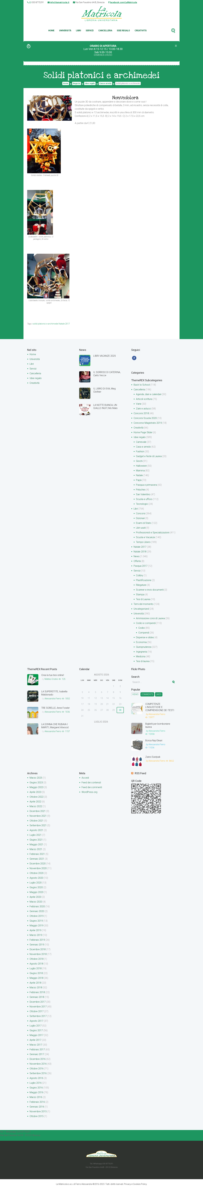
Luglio (36, 835)
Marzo (36, 777)
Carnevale (141, 442)
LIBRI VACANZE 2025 (104, 355)
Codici (141, 627)
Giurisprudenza (143, 647)
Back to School (142, 384)
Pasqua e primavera (146, 484)
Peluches (140, 489)
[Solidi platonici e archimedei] (49, 108)
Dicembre (38, 811)
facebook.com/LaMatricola (123, 2)
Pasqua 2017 (140, 565)
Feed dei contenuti (91, 782)
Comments (147, 694)
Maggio (36, 787)
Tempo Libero (143, 542)
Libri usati (141, 527)
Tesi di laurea (143, 661)
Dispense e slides (145, 637)
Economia (141, 642)
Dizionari (140, 518)
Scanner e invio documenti (150, 589)
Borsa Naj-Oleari (153, 740)
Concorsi (140, 513)
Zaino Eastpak (152, 756)
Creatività (141, 30)
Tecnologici (142, 504)
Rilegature (141, 585)
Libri (78, 30)
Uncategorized (141, 608)
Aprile (35, 792)
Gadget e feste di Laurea (149, 456)
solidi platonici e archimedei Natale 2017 (51, 324)
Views (135, 694)
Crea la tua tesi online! (52, 675)
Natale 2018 (140, 551)
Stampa (140, 594)
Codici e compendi (146, 623)
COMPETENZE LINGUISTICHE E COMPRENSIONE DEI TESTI (159, 707)
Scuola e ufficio (144, 499)
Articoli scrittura (144, 399)
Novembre (38, 815)
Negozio (76, 83)
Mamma (140, 470)
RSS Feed (140, 773)
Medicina (140, 656)
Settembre (38, 825)
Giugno (36, 782)
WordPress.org (89, 792)
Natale (139, 475)
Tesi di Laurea (143, 599)
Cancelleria (105, 30)
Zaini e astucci (143, 408)
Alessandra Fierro (53, 698)
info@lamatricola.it (59, 2)
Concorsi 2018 (141, 413)
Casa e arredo (105, 83)
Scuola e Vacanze (145, 537)
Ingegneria (141, 651)
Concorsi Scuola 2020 (145, 418)
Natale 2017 (140, 546)
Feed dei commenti (92, 787)
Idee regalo (123, 30)
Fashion (140, 451)
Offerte (137, 561)
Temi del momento (143, 604)
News (137, 556)
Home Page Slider (143, 432)
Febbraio (37, 854)
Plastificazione (143, 580)
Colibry (139, 575)
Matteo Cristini (51, 679)
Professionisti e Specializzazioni (152, 532)
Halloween (141, 465)
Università (65, 30)
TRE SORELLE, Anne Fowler (55, 707)
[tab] (135, 694)
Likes (158, 694)
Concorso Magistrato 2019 (148, 422)
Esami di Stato (143, 523)
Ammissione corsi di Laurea (150, 618)
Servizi (90, 30)
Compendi (143, 632)
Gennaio (37, 858)
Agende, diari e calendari (148, 394)
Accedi (85, 777)
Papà (138, 480)
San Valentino (143, 494)
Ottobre (37, 796)
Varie (138, 403)
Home (51, 30)
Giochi (139, 461)
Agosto (36, 830)
